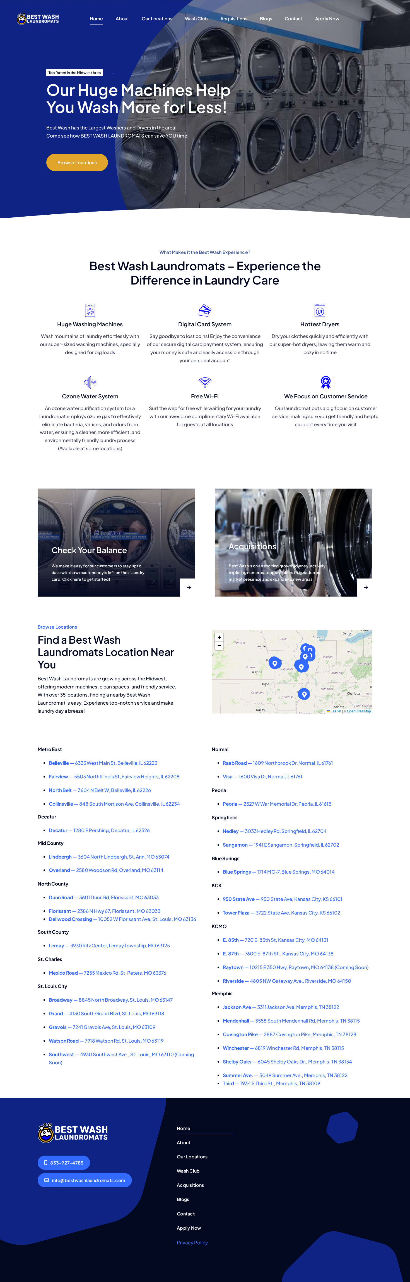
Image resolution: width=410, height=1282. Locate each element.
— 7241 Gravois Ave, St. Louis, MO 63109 (102, 1027)
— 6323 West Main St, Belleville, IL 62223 (103, 763)
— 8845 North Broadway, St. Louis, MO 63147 (111, 1000)
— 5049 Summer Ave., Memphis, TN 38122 (285, 1075)
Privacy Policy (192, 1242)
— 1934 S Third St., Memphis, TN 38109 (271, 1083)
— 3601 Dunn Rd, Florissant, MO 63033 (104, 897)
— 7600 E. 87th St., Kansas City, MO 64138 (278, 953)
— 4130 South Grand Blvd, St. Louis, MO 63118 (106, 1013)
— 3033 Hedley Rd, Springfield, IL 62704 (275, 831)
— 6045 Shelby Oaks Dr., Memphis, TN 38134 (287, 1061)
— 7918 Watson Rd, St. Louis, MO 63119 (106, 1041)
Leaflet (335, 711)
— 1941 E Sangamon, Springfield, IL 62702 (281, 845)
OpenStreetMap (359, 711)
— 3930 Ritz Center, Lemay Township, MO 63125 (109, 945)
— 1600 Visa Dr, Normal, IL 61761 (262, 776)
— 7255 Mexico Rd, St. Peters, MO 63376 (107, 973)
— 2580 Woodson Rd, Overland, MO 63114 (106, 870)
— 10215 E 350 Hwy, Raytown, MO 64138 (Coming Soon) (295, 967)
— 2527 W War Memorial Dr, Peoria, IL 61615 (277, 804)
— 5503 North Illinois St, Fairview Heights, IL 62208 (114, 776)
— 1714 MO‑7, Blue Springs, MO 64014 (279, 872)
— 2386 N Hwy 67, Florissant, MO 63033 (104, 911)
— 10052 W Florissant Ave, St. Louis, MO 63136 (122, 919)
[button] (305, 656)
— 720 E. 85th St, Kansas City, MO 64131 (275, 940)
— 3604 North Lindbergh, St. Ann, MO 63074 (109, 857)
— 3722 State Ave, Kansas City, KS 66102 (281, 913)
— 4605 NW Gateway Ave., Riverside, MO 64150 (287, 981)
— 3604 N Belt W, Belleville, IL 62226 (100, 790)
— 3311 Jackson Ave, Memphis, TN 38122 (281, 1007)
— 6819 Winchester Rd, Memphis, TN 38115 (283, 1048)
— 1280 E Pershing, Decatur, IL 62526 (99, 830)
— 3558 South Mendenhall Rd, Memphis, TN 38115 (291, 1021)
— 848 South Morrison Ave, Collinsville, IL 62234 (114, 804)
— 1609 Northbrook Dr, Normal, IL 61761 (278, 763)
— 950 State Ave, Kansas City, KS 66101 (283, 899)
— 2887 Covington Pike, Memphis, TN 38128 (289, 1034)
